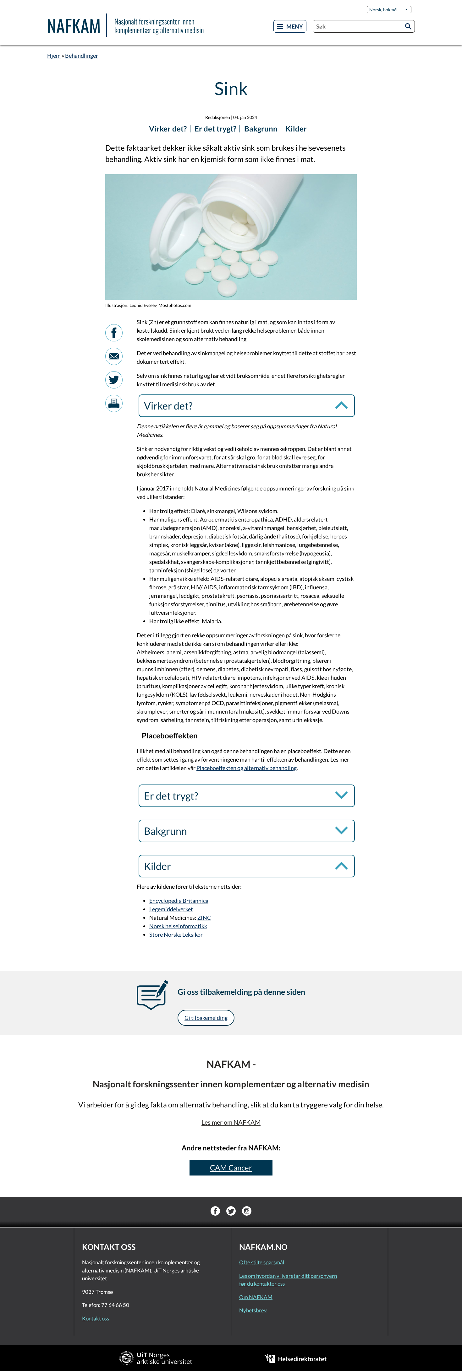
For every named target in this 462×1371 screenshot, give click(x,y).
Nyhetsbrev (253, 1310)
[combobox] (364, 26)
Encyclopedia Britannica (178, 900)
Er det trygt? (215, 128)
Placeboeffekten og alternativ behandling (246, 767)
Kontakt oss (95, 1318)
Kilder (296, 128)
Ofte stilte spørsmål (261, 1262)
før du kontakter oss (262, 1283)
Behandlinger (81, 55)
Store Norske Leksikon (176, 934)
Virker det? (168, 128)
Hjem (54, 55)
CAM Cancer (231, 1167)
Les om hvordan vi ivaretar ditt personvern (288, 1275)
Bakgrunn (261, 128)
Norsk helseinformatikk (178, 926)
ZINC (204, 917)
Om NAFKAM (255, 1297)
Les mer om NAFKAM (231, 1122)
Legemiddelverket (171, 909)
